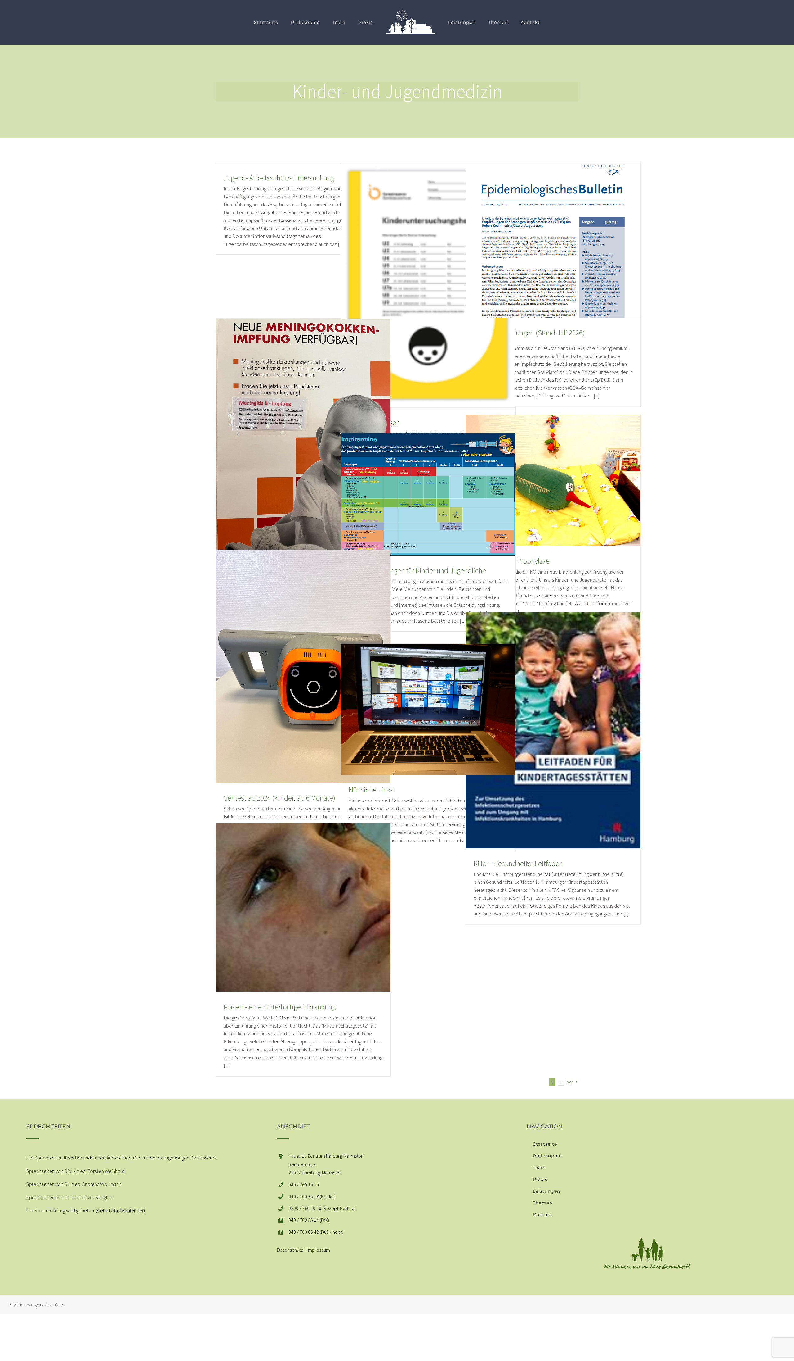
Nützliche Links (371, 790)
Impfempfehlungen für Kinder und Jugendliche (417, 570)
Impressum (318, 1249)
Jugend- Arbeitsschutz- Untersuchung (279, 178)
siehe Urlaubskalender (120, 1210)
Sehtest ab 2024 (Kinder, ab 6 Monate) (279, 798)
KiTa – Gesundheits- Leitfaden (518, 863)
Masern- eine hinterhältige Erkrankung (280, 1007)
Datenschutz (290, 1249)
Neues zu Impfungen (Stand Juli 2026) (529, 333)
